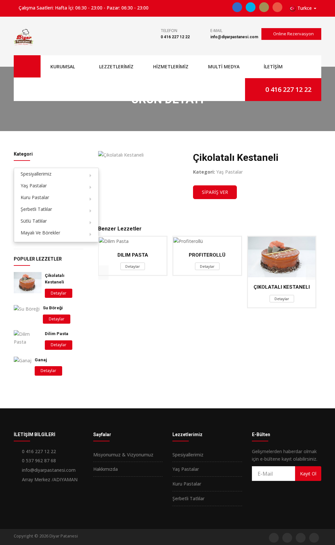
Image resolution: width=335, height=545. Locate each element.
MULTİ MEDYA (223, 66)
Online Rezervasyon (293, 34)
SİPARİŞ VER (215, 192)
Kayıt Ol (308, 473)
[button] (303, 8)
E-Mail (216, 30)
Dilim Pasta (56, 333)
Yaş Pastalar (34, 185)
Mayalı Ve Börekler (40, 233)
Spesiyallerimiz (36, 174)
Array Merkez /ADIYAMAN (50, 479)
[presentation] (103, 272)
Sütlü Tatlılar (34, 221)
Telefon (169, 30)
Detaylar (58, 293)
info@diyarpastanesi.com (234, 37)
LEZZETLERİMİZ (116, 66)
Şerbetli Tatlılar (36, 209)
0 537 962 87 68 (39, 460)
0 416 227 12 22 (175, 37)
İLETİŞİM (273, 66)
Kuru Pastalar (35, 197)
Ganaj (41, 359)
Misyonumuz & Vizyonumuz (123, 454)
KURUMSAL (62, 66)
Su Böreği (53, 307)
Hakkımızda (105, 469)
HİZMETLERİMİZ (170, 66)
